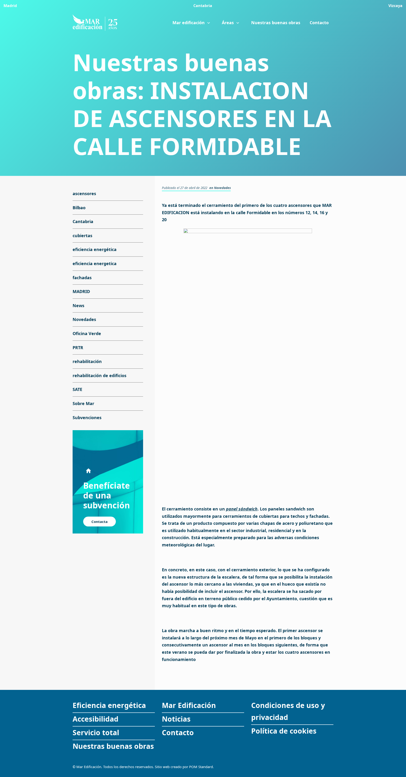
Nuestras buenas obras (113, 746)
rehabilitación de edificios (99, 375)
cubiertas (82, 235)
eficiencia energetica (95, 263)
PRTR (78, 347)
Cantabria (83, 221)
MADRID (81, 291)
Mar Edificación (189, 705)
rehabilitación (87, 361)
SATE (77, 389)
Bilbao (79, 207)
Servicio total (96, 732)
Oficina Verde (87, 333)
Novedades (222, 188)
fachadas (82, 277)
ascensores (84, 193)
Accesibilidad (95, 719)
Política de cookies (283, 731)
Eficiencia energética (109, 705)
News (78, 305)
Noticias (176, 719)
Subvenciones (87, 417)
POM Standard (201, 766)
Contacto (178, 732)
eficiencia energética (95, 249)
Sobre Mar (83, 403)
